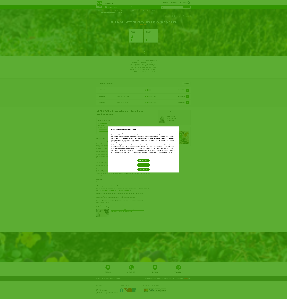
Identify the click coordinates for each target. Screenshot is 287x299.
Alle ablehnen (143, 169)
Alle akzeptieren (143, 160)
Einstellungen (143, 165)
